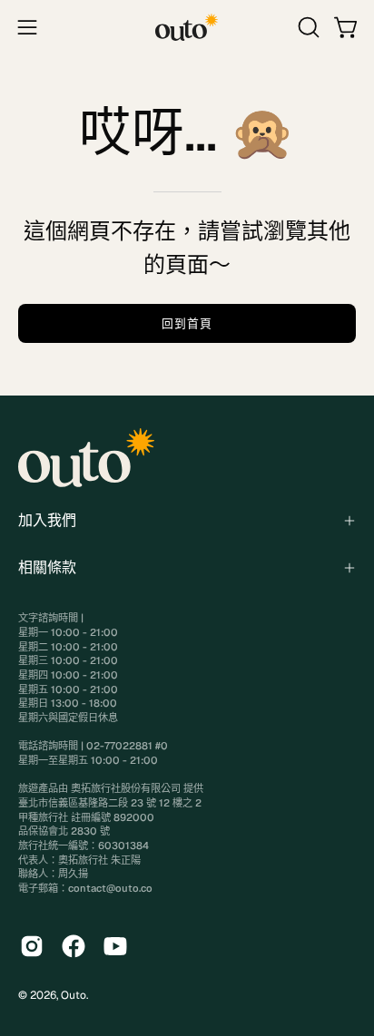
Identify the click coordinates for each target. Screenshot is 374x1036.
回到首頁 (187, 323)
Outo (73, 995)
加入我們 (47, 520)
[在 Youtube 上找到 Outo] (115, 946)
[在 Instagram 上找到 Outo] (31, 946)
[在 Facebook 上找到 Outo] (73, 946)
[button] (307, 27)
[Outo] (187, 27)
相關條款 (47, 567)
